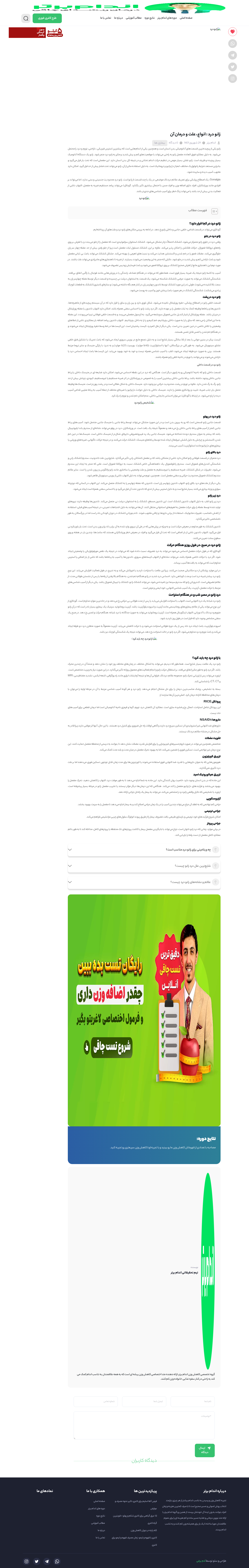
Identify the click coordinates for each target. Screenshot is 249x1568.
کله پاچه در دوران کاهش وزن (144, 1530)
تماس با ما (105, 18)
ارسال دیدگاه (203, 1450)
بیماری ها (159, 143)
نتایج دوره (150, 18)
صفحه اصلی (186, 18)
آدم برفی (201, 1561)
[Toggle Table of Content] (213, 211)
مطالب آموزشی (134, 18)
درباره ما (118, 18)
